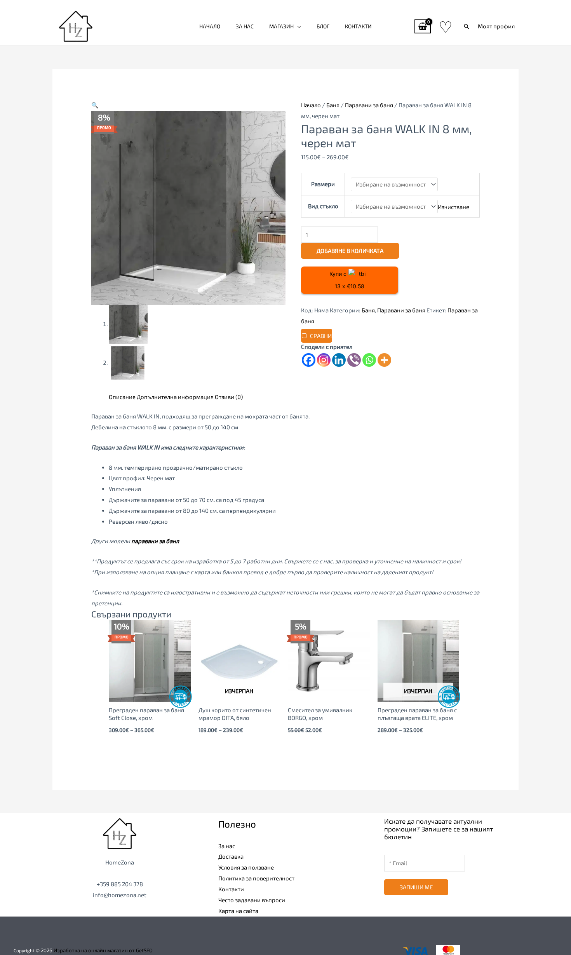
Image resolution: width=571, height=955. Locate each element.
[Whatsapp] (369, 360)
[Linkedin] (339, 360)
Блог (323, 26)
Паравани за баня (369, 104)
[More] (384, 360)
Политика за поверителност (256, 878)
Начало (209, 26)
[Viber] (354, 360)
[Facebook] (308, 360)
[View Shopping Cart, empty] (422, 26)
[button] (466, 26)
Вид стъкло (323, 205)
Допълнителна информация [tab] (175, 396)
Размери (323, 183)
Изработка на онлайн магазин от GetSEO (103, 950)
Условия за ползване (246, 867)
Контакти (358, 26)
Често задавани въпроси (251, 899)
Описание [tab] (122, 396)
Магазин (281, 26)
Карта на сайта (238, 910)
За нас (245, 26)
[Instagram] (324, 360)
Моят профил (496, 26)
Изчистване (453, 206)
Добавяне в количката (350, 250)
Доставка (231, 856)
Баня (332, 104)
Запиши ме (416, 887)
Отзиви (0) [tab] (229, 396)
